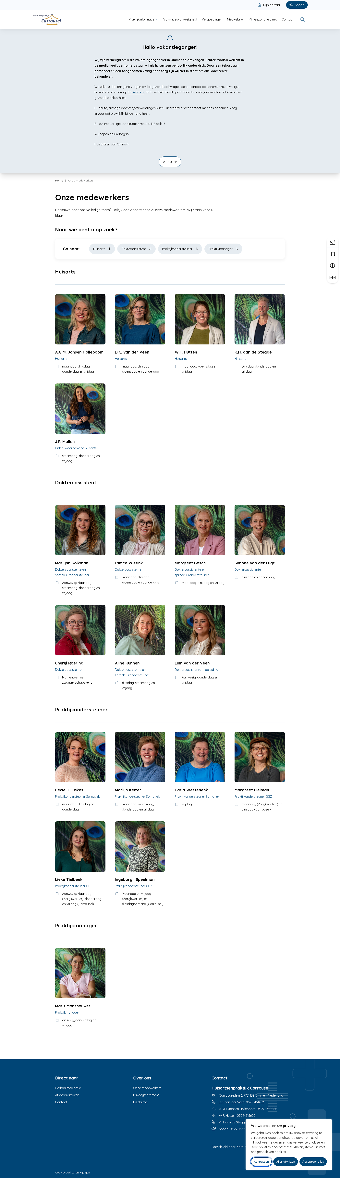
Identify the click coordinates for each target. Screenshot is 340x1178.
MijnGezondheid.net (263, 19)
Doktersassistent (134, 249)
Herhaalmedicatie (68, 1088)
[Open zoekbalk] (303, 19)
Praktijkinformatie (141, 19)
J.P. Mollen (65, 441)
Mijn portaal (271, 5)
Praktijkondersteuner (177, 249)
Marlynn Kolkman (71, 562)
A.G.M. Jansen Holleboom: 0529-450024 (247, 1109)
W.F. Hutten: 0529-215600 (237, 1116)
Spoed (299, 5)
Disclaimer (140, 1102)
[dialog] (289, 1144)
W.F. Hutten (186, 352)
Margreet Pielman (252, 789)
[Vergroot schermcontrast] (332, 266)
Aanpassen (261, 1161)
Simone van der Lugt (255, 562)
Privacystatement (146, 1095)
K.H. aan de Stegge (253, 352)
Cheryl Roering (69, 663)
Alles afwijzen (285, 1161)
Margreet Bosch (190, 562)
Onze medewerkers (147, 1088)
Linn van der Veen (192, 663)
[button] (332, 242)
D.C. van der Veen (132, 352)
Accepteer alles (313, 1161)
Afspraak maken (67, 1095)
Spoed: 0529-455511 (233, 1129)
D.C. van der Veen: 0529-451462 (241, 1102)
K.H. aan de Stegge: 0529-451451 (242, 1122)
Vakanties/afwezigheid (180, 19)
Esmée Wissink (129, 562)
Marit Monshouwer (73, 1005)
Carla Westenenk (191, 789)
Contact (288, 19)
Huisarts (99, 249)
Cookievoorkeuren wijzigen (72, 1172)
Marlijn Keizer (128, 789)
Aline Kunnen (127, 663)
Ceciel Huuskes (69, 789)
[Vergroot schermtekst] (332, 254)
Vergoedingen (212, 19)
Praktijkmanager (221, 249)
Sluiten (172, 162)
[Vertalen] (332, 277)
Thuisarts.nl (136, 92)
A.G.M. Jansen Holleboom (79, 352)
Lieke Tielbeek (68, 879)
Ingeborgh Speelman (135, 879)
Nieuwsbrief (235, 19)
